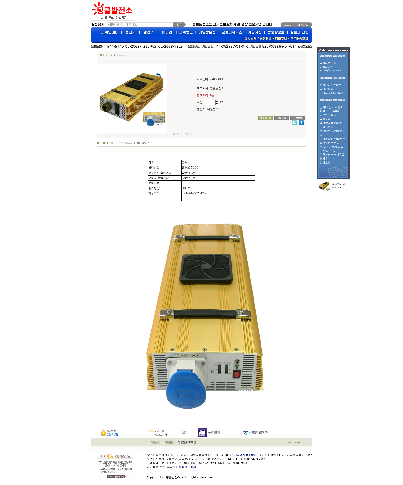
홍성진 (183, 466)
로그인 (288, 24)
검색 (179, 24)
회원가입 (303, 24)
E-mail (192, 466)
